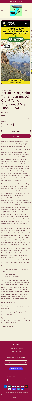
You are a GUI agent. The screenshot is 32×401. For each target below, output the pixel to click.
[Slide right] (20, 87)
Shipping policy (16, 397)
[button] (2, 10)
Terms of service (27, 394)
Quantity (3, 121)
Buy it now (16, 136)
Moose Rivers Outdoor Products (15, 392)
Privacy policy (18, 394)
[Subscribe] (26, 362)
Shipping (3, 114)
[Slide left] (12, 87)
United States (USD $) (15, 380)
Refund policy (10, 394)
